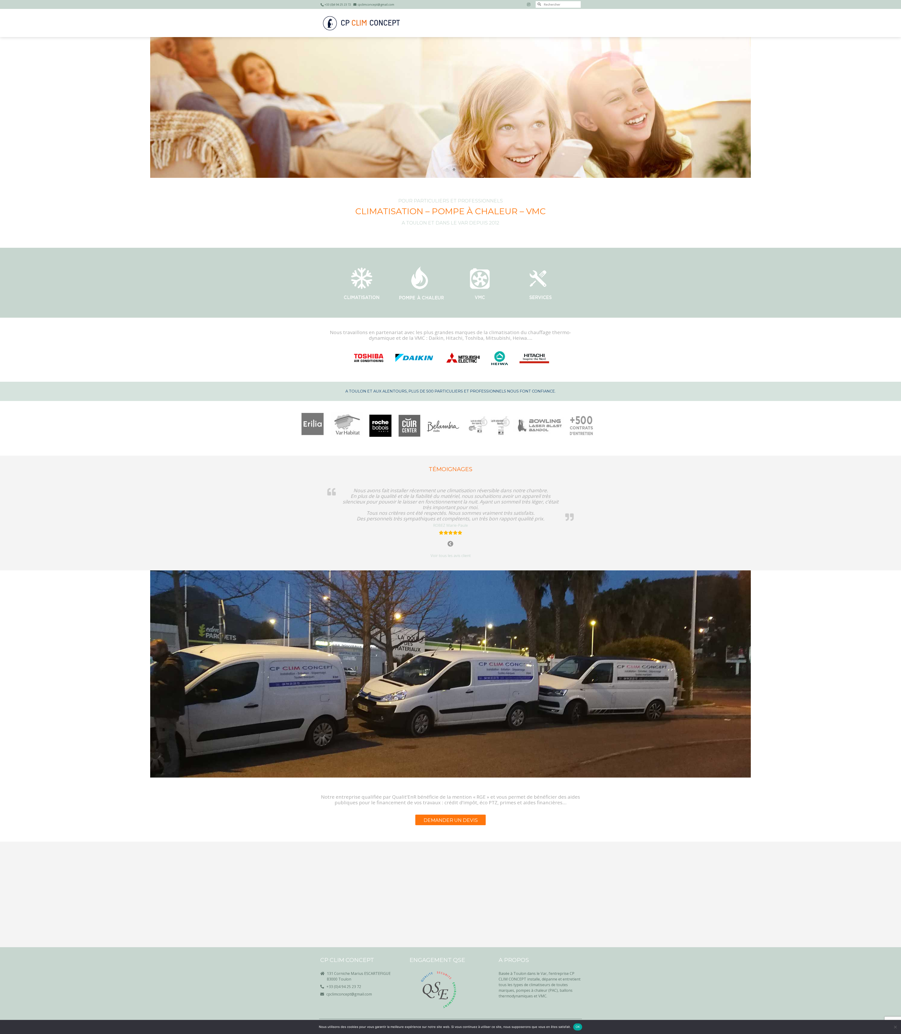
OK (578, 1027)
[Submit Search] (539, 4)
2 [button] (454, 169)
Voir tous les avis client (451, 555)
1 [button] (447, 169)
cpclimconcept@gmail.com (376, 4)
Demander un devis (451, 820)
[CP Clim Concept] (361, 23)
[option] (450, 107)
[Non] (895, 1027)
